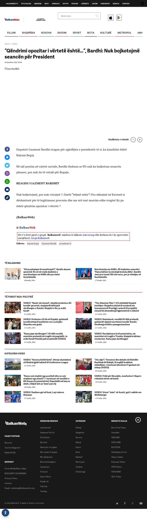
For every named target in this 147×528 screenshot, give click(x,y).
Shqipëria (28, 32)
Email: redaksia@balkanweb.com (20, 488)
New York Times (118, 427)
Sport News (45, 476)
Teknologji (80, 471)
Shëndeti (85, 4)
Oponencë (44, 466)
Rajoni (62, 32)
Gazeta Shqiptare (12, 447)
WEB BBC (115, 437)
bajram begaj (33, 243)
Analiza (79, 466)
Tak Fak (43, 486)
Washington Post (119, 452)
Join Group (89, 234)
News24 (116, 4)
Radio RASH (10, 452)
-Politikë (14, 44)
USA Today (116, 476)
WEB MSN (116, 471)
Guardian (115, 432)
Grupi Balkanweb (40, 238)
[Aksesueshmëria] (5, 512)
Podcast (44, 471)
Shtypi (65, 4)
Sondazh (56, 4)
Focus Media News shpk (15, 468)
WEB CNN (116, 442)
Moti (47, 4)
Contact (8, 483)
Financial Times (118, 461)
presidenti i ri (65, 243)
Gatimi (94, 4)
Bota (90, 32)
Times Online (117, 457)
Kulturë (105, 32)
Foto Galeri (26, 4)
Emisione (37, 4)
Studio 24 (44, 481)
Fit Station (45, 437)
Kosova (46, 32)
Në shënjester (46, 457)
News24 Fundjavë (48, 461)
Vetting (43, 491)
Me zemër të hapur (48, 452)
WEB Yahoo (116, 466)
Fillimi (11, 32)
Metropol (124, 32)
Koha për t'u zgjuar (48, 447)
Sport (77, 32)
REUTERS (115, 447)
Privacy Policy (11, 478)
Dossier (74, 4)
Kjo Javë (43, 442)
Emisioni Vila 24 (47, 432)
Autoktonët (45, 427)
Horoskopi (105, 4)
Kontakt (126, 4)
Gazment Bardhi (49, 243)
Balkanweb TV (12, 4)
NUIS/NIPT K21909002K (15, 473)
